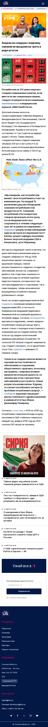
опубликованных (11, 103)
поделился (10, 229)
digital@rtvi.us (7, 700)
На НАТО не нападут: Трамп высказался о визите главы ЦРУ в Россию (21, 535)
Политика (6, 633)
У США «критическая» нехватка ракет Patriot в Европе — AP (23, 550)
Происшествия (8, 641)
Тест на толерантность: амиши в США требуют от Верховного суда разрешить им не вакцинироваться (23, 498)
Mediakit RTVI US (9, 686)
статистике (17, 410)
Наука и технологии (10, 649)
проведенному (37, 318)
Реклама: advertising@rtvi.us (14, 704)
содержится (19, 349)
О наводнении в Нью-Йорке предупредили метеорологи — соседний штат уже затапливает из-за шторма (23, 516)
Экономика (7, 55)
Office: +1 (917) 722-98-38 (12, 709)
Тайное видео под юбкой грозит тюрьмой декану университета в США (23, 482)
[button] (43, 3)
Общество (6, 628)
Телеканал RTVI (9, 681)
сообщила (9, 393)
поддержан (7, 304)
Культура (5, 645)
